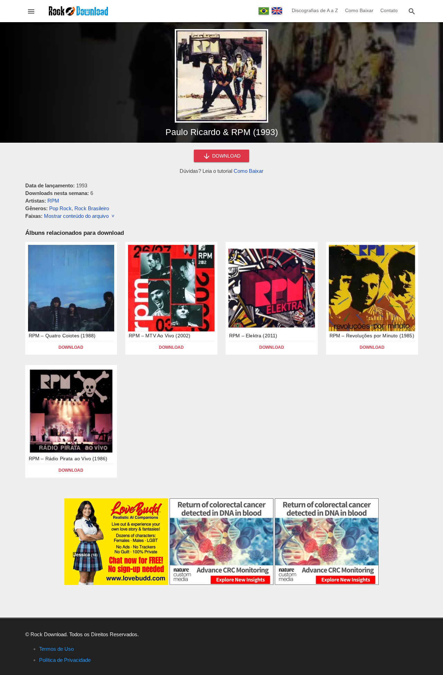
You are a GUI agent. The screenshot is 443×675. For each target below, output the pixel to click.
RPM (53, 201)
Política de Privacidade (65, 660)
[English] (277, 10)
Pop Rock (60, 208)
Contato (389, 10)
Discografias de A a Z (315, 10)
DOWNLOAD (226, 156)
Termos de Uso (56, 649)
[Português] (264, 11)
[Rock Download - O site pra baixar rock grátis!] (78, 11)
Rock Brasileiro (91, 208)
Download (70, 347)
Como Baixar (359, 10)
